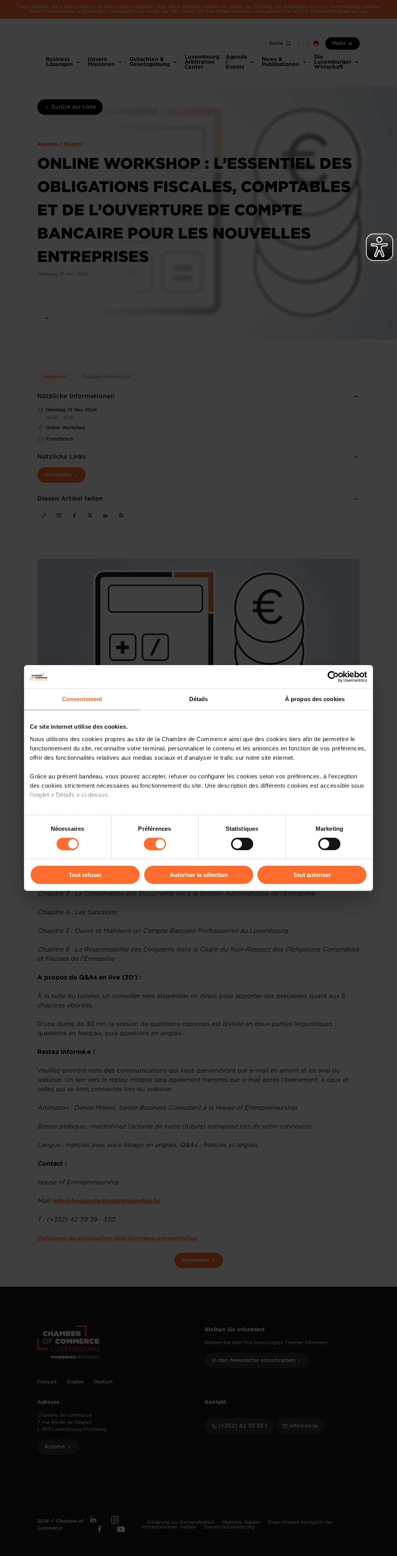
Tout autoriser (312, 875)
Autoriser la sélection (199, 875)
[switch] (155, 844)
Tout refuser (85, 875)
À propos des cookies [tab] (315, 699)
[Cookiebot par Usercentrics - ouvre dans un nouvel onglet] (333, 677)
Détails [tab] (198, 699)
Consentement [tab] (82, 699)
